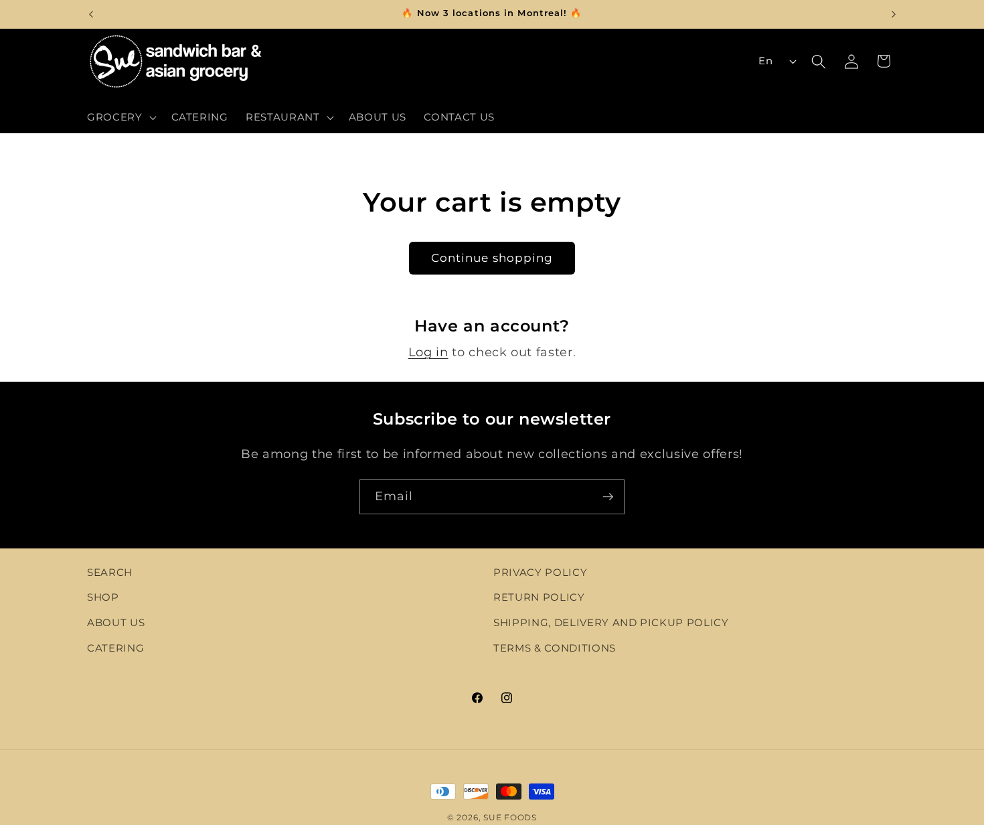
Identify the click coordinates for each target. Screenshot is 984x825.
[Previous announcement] (91, 14)
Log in (428, 352)
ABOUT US (116, 623)
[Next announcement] (893, 14)
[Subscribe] (608, 496)
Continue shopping (492, 258)
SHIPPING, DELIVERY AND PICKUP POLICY (611, 623)
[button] (120, 117)
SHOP (103, 597)
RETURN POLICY (539, 597)
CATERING (115, 648)
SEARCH (110, 572)
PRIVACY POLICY (540, 572)
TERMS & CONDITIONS (554, 648)
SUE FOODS (510, 817)
